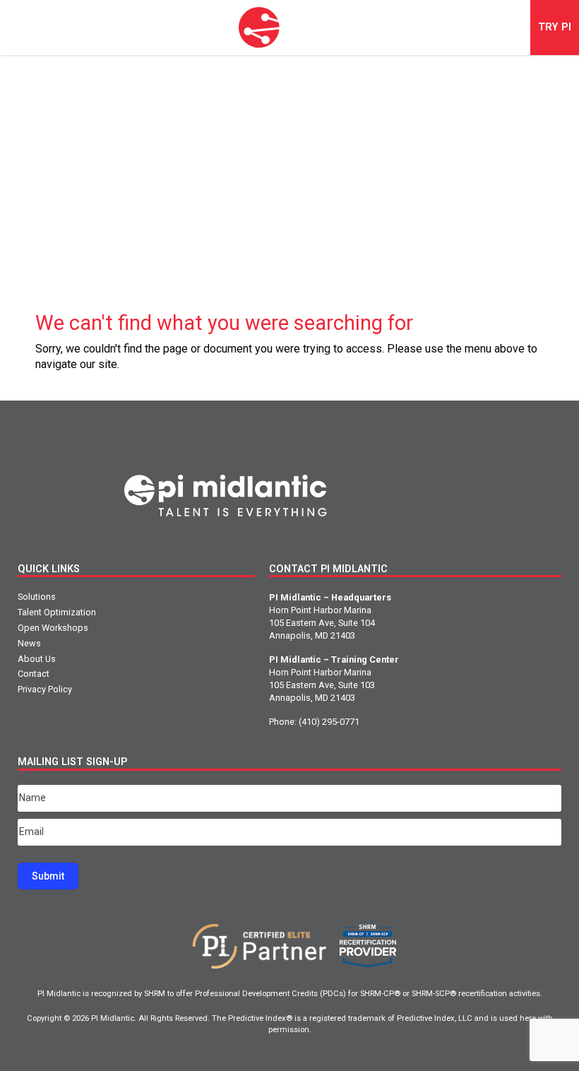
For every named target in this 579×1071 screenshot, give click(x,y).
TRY (554, 27)
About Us (37, 658)
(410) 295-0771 (329, 721)
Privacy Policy (45, 689)
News (29, 643)
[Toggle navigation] (28, 27)
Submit (48, 876)
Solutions (37, 596)
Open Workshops (53, 627)
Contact (33, 673)
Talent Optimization (57, 612)
